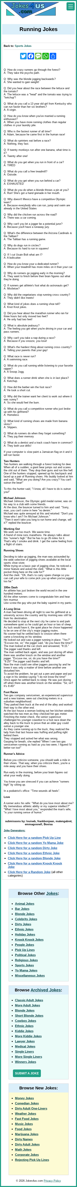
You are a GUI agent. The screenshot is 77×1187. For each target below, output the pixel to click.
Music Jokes (24, 1124)
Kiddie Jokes (24, 1031)
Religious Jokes (26, 960)
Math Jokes (23, 1149)
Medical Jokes (25, 1046)
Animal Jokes (24, 903)
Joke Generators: (14, 830)
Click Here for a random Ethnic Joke (34, 853)
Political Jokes (25, 955)
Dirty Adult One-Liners (31, 1108)
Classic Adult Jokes (29, 1000)
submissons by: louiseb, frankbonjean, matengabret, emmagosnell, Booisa (38, 823)
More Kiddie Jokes (28, 1036)
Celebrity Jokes (26, 919)
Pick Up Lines (25, 950)
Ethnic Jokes (24, 929)
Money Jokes (24, 1098)
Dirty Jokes (23, 924)
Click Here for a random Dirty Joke (32, 848)
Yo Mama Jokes (26, 970)
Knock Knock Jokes (29, 939)
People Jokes (24, 944)
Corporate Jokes (27, 1154)
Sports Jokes (23, 45)
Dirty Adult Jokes (27, 1144)
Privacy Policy (52, 1180)
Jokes (52, 893)
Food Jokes (23, 1129)
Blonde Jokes (24, 914)
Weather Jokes (25, 1113)
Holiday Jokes (25, 934)
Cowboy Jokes (25, 1020)
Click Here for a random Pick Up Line (34, 837)
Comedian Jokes (27, 1103)
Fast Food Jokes (27, 1118)
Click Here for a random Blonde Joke (34, 858)
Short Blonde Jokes (29, 1015)
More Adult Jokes (27, 1005)
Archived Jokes (46, 990)
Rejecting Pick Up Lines (32, 1160)
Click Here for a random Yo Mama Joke (35, 843)
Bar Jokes (22, 908)
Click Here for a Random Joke (29, 872)
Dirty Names (24, 1139)
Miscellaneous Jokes (30, 975)
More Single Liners (28, 1056)
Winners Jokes (25, 1062)
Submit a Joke (27, 1073)
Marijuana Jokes (26, 1134)
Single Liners (24, 1051)
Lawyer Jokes (25, 1041)
